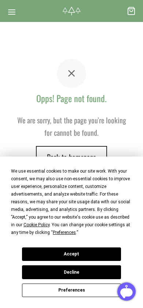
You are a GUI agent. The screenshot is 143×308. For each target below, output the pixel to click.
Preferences (71, 290)
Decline (71, 272)
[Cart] (131, 11)
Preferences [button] (64, 232)
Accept (71, 254)
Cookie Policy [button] (36, 224)
